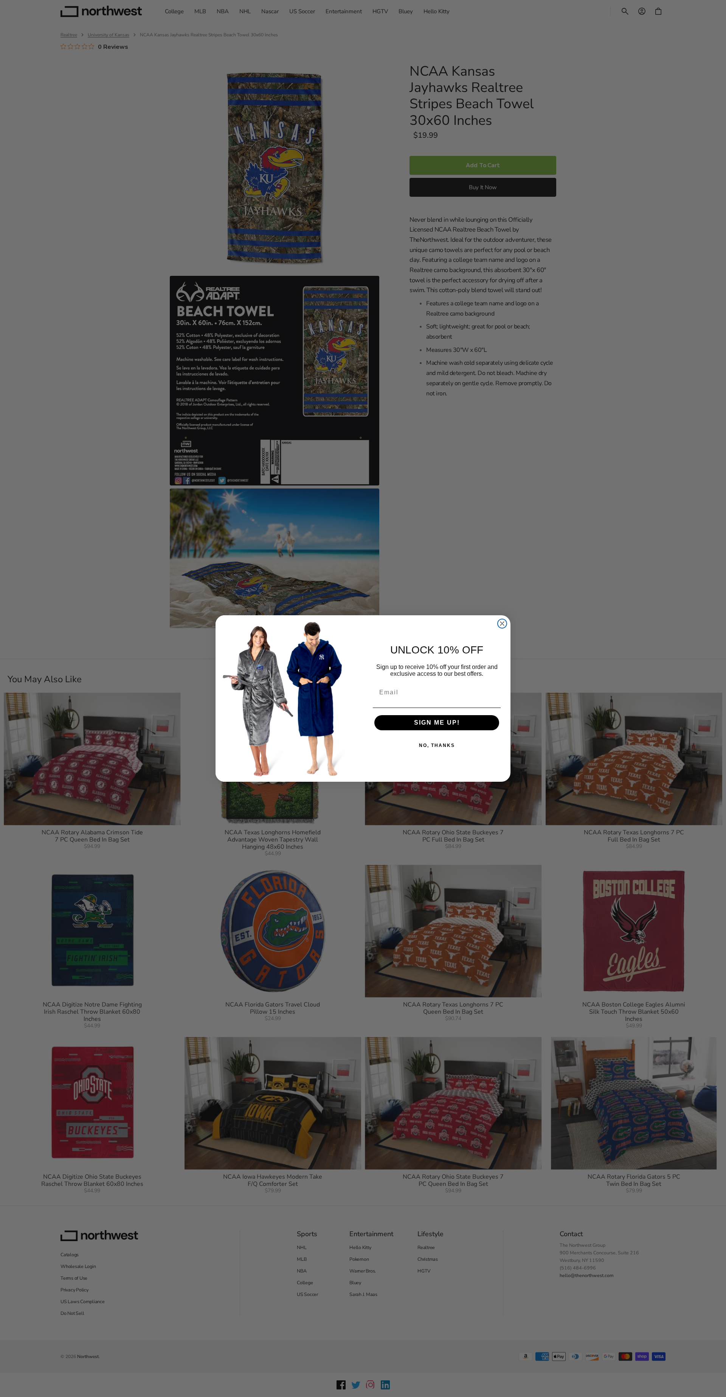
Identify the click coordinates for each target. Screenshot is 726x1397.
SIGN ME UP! (437, 722)
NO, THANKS (437, 745)
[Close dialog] (502, 623)
